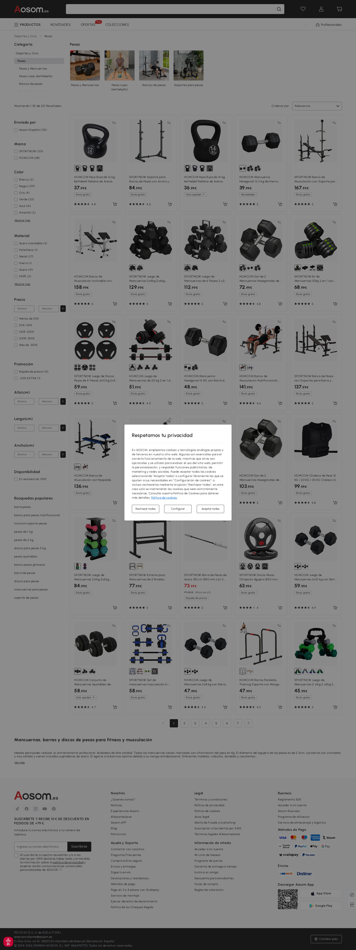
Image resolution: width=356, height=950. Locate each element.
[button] (8, 942)
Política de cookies (164, 497)
